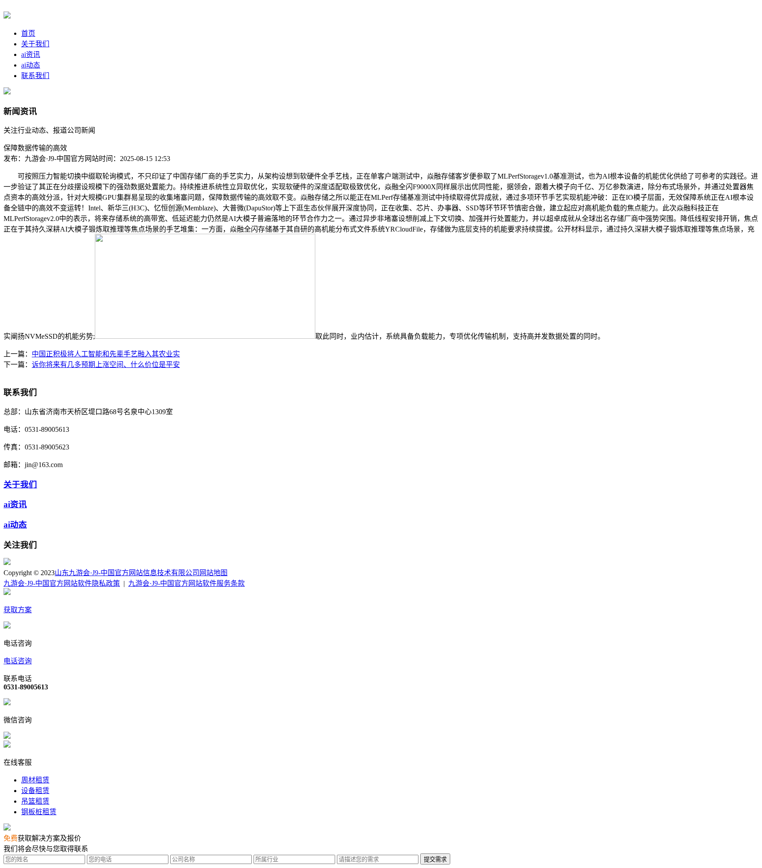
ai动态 (30, 65)
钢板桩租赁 (38, 812)
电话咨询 (18, 661)
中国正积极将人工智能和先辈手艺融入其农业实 (106, 354)
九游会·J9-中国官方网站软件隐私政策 (62, 583)
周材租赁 (35, 780)
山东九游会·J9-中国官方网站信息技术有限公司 (127, 572)
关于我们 (35, 44)
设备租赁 (35, 790)
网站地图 (213, 572)
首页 (28, 33)
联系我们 (35, 75)
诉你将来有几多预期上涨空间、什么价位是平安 (106, 364)
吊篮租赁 (35, 801)
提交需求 (435, 859)
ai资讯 (30, 54)
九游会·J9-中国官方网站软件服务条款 (186, 583)
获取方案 (18, 610)
